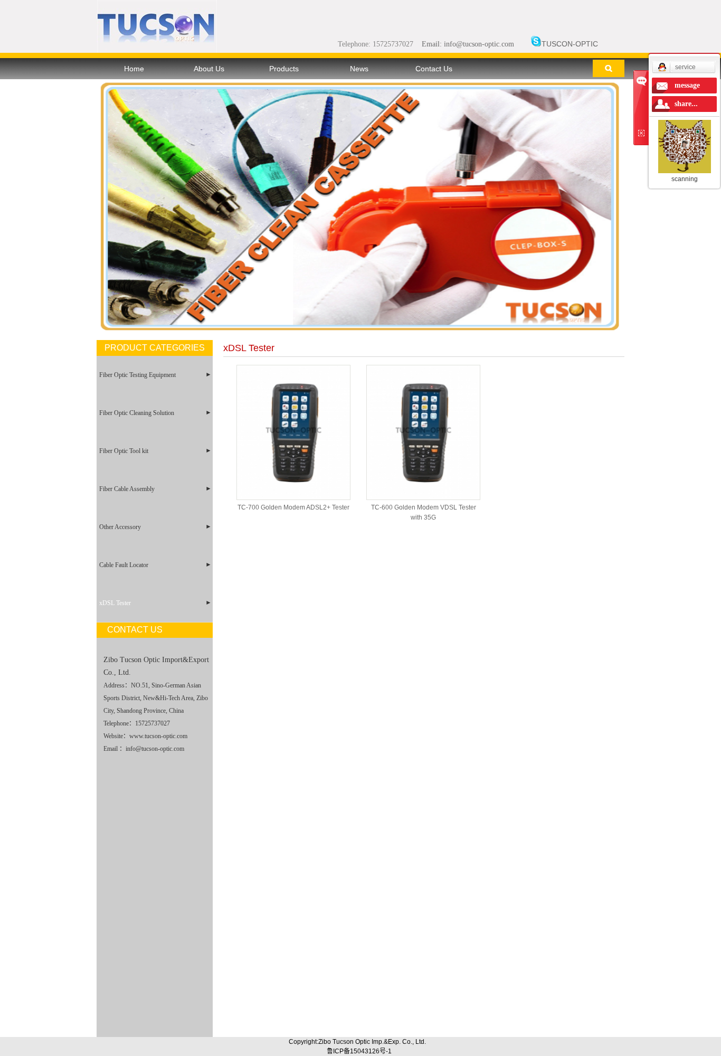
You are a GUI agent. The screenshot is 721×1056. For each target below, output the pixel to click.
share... (686, 104)
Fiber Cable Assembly (127, 489)
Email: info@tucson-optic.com (468, 44)
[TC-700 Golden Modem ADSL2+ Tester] (293, 432)
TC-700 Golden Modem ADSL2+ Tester (293, 507)
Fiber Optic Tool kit (123, 451)
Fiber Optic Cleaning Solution (136, 413)
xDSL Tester (115, 603)
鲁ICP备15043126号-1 (359, 1051)
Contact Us (433, 68)
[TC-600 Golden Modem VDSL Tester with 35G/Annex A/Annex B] (423, 432)
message (687, 85)
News (359, 68)
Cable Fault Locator (123, 565)
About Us (209, 68)
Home (134, 68)
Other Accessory (120, 527)
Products (284, 68)
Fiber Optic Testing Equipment (137, 375)
